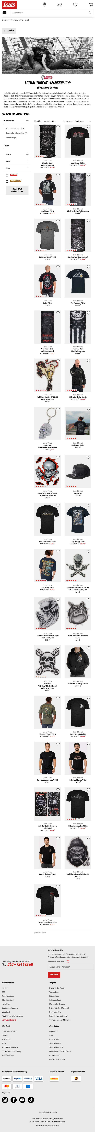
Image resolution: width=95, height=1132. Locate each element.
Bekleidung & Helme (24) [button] (15, 128)
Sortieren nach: (68, 121)
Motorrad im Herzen (57, 1004)
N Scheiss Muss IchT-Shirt (77, 826)
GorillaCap (78, 493)
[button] (90, 13)
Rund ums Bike (55, 1012)
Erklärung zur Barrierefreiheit (60, 1051)
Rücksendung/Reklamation (12, 1016)
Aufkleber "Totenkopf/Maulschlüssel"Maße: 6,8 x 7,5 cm (47, 686)
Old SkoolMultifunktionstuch (78, 257)
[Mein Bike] (59, 5)
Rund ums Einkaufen (10, 1047)
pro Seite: (47, 121)
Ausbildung (6, 1039)
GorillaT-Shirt (47, 303)
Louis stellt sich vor (9, 1031)
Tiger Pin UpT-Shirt (47, 587)
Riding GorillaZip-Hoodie (78, 397)
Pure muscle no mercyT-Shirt (47, 780)
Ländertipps (54, 996)
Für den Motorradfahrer (58, 1016)
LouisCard (6, 1012)
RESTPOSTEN (16, 181)
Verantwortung (8, 1055)
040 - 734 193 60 (20, 964)
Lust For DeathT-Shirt (78, 734)
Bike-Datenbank (8, 1000)
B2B (3, 992)
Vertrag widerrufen (9, 1020)
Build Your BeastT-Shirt (47, 257)
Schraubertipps (55, 1000)
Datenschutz (54, 1039)
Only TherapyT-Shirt (78, 541)
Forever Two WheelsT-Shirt (47, 922)
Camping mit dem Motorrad (60, 1020)
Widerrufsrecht (55, 1043)
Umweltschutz (54, 1055)
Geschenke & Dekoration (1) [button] (16, 133)
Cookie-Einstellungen (57, 1059)
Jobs (4, 1043)
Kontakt (5, 988)
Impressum (53, 1031)
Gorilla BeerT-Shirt (77, 445)
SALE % (14, 175)
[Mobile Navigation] (4, 12)
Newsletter (6, 1004)
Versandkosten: (34, 1121)
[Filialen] (44, 5)
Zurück (10, 31)
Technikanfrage (8, 996)
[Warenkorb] (90, 5)
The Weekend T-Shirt (78, 303)
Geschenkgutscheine (10, 1008)
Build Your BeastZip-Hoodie (78, 684)
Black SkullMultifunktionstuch (78, 211)
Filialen (4, 1035)
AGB (51, 1035)
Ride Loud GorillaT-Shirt (47, 541)
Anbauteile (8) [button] (11, 138)
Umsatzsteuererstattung (11, 1051)
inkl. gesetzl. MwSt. (46, 1119)
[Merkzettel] (75, 5)
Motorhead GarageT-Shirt (78, 780)
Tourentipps (54, 992)
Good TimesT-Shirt (47, 211)
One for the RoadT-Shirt (47, 874)
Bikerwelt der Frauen (57, 988)
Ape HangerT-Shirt (77, 163)
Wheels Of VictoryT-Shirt (47, 734)
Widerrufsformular (56, 1047)
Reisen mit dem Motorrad (59, 1008)
